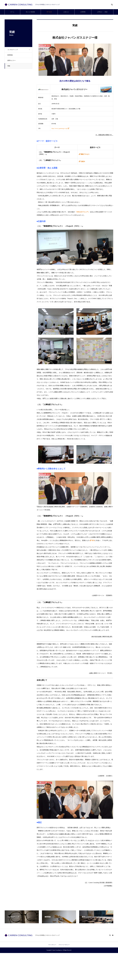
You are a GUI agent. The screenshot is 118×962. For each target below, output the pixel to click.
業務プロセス (85, 154)
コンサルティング (12, 49)
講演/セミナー (11, 60)
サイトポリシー (52, 944)
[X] (110, 935)
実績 (8, 66)
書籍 (93, 540)
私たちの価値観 (30, 12)
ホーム (12, 12)
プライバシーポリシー (64, 944)
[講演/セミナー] (96, 922)
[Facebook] (112, 935)
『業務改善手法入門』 (82, 212)
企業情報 (82, 12)
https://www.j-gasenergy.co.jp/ (60, 128)
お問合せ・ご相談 (102, 12)
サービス (49, 12)
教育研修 (10, 55)
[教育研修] (59, 922)
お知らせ (66, 12)
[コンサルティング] (22, 922)
